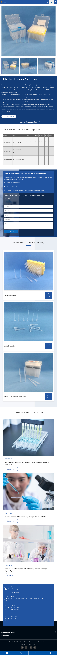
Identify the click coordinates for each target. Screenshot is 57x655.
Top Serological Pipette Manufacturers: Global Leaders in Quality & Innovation (27, 463)
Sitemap (23, 644)
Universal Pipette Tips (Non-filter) (37, 121)
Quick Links (5, 635)
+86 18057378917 (15, 607)
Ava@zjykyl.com (15, 592)
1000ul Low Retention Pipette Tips (28, 122)
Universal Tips (24, 121)
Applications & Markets (8, 632)
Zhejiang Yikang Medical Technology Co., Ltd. (27, 641)
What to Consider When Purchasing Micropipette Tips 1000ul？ (25, 516)
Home (12, 121)
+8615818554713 (15, 618)
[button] (55, 66)
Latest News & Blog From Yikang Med (28, 412)
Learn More (11, 469)
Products (17, 121)
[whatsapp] (35, 653)
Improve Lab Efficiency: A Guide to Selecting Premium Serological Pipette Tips (26, 570)
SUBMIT (10, 231)
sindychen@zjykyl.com (16, 589)
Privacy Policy (32, 644)
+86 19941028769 (15, 609)
